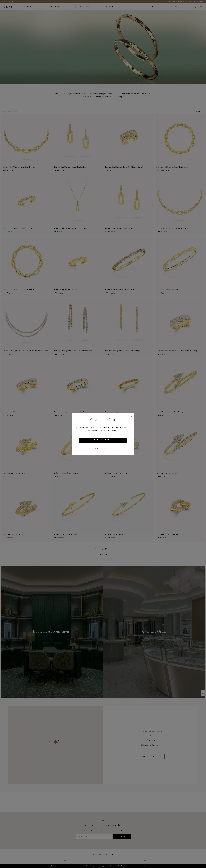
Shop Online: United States (103, 440)
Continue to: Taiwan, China (103, 449)
